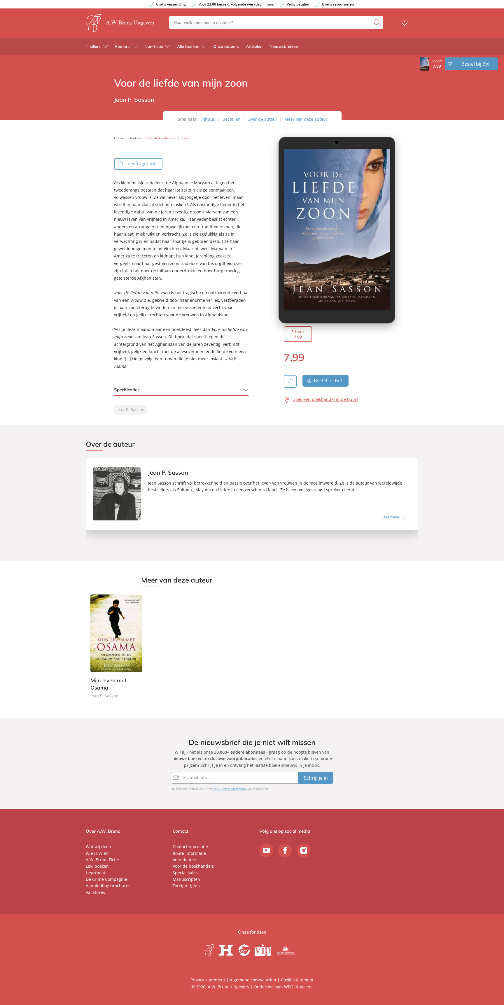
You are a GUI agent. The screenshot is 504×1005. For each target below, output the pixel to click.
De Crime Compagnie (106, 879)
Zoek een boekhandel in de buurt (325, 399)
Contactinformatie (190, 846)
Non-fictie (153, 46)
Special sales (185, 873)
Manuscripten (186, 879)
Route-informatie (189, 853)
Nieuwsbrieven (284, 46)
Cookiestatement (297, 980)
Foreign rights (186, 885)
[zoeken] (377, 22)
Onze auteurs (226, 46)
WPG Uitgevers (298, 987)
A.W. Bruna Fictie (102, 859)
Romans (122, 46)
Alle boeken (188, 46)
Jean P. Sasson (130, 409)
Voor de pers (185, 859)
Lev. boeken (97, 866)
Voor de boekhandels (193, 866)
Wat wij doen (98, 846)
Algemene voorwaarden (253, 980)
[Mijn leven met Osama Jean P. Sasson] (116, 647)
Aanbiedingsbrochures (108, 885)
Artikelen (254, 46)
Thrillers (93, 46)
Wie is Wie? (97, 853)
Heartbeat (95, 873)
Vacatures (95, 892)
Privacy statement (207, 980)
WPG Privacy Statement (229, 789)
